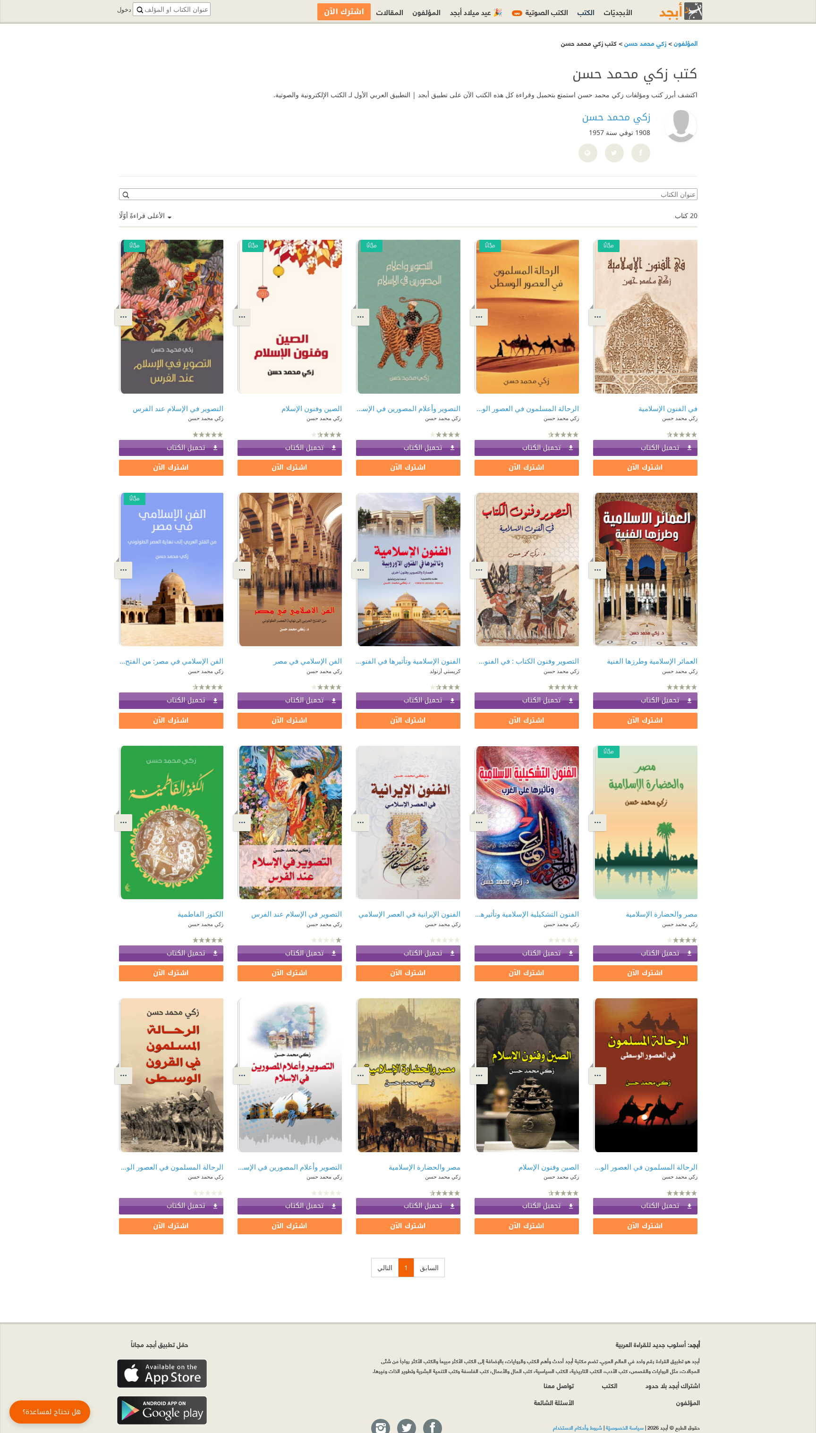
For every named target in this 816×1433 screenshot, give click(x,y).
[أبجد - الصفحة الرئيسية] (669, 11)
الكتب (586, 11)
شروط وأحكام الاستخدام (577, 1427)
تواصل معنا (559, 1385)
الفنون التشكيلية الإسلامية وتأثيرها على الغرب (527, 914)
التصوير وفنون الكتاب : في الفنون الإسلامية (527, 661)
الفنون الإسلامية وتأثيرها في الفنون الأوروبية (408, 661)
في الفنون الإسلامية (667, 408)
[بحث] (125, 194)
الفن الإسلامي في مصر (307, 661)
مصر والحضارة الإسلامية (661, 914)
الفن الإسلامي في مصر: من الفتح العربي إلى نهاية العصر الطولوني (171, 661)
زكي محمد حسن (644, 43)
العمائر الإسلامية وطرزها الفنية (652, 661)
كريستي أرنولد (445, 670)
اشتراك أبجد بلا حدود (673, 1385)
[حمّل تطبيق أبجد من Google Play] (162, 1410)
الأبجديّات (618, 11)
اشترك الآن (645, 467)
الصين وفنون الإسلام (311, 408)
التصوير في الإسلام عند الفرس (178, 408)
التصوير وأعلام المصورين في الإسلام (408, 408)
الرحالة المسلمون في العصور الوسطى (527, 408)
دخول (124, 10)
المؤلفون (684, 43)
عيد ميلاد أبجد (476, 11)
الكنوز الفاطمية (200, 914)
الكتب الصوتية (541, 11)
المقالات (389, 11)
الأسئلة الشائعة (554, 1402)
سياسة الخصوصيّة (625, 1427)
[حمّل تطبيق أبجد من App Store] (162, 1374)
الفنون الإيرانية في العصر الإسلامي (409, 914)
